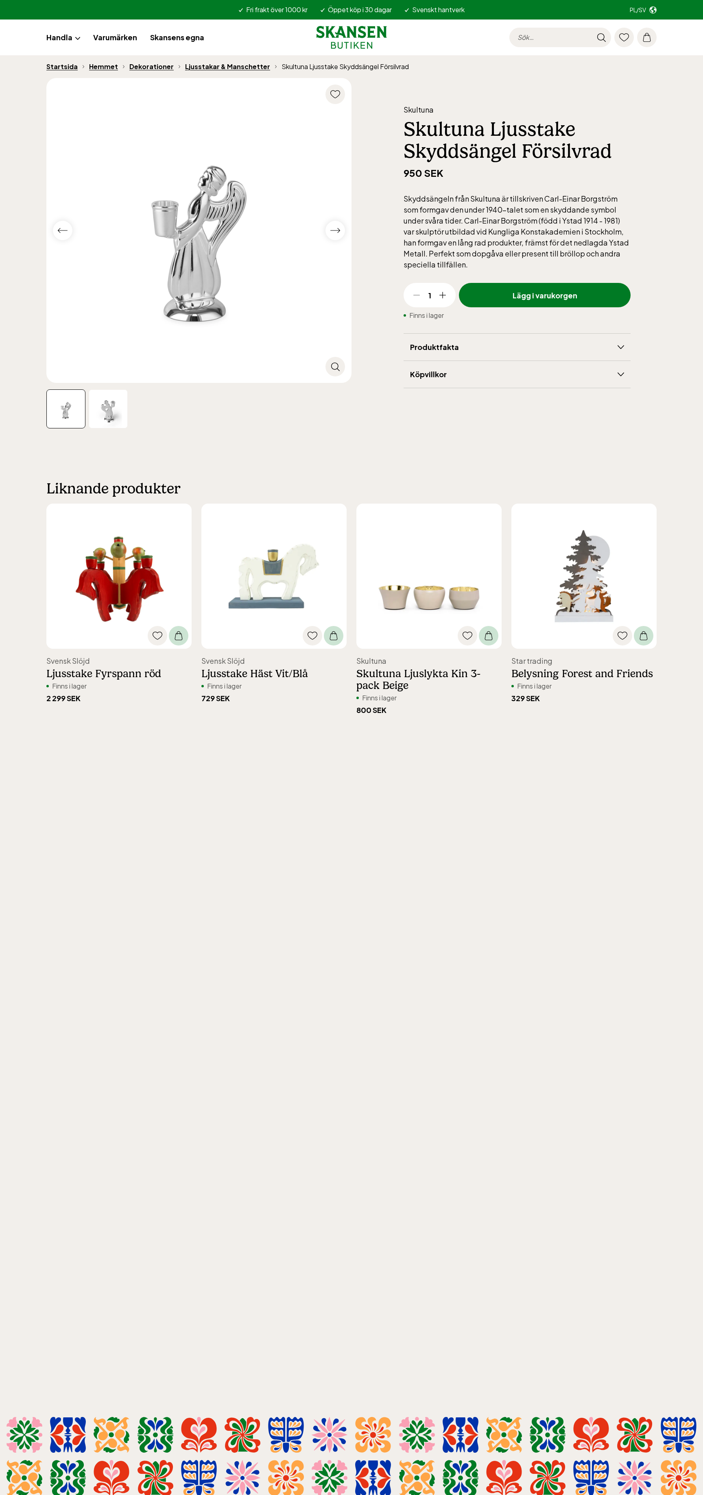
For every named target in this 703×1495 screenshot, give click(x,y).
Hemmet (103, 66)
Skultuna (419, 109)
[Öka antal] (443, 295)
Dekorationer (151, 66)
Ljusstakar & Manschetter (227, 66)
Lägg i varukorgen (545, 295)
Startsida (62, 66)
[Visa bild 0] (65, 408)
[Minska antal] (417, 295)
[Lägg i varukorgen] (178, 635)
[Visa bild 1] (108, 408)
